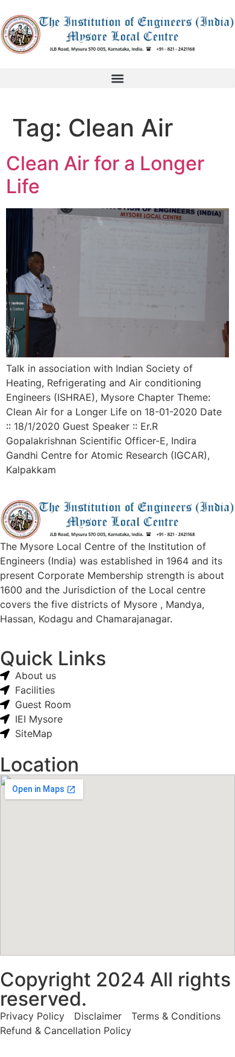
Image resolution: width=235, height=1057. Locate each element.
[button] (117, 78)
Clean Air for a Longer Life (105, 175)
